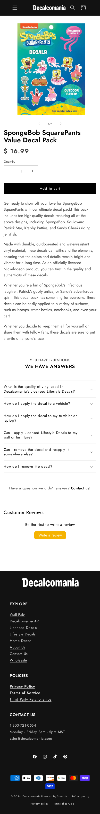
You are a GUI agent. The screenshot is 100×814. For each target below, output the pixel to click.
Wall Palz (17, 614)
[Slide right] (60, 123)
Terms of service (63, 804)
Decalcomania (31, 796)
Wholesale (18, 660)
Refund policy (80, 796)
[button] (14, 7)
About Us (17, 647)
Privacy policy (40, 804)
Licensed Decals (23, 627)
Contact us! (81, 488)
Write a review (50, 535)
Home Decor (20, 640)
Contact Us (19, 653)
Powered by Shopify (54, 796)
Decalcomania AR (24, 621)
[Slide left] (39, 123)
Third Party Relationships (30, 699)
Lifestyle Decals (23, 634)
